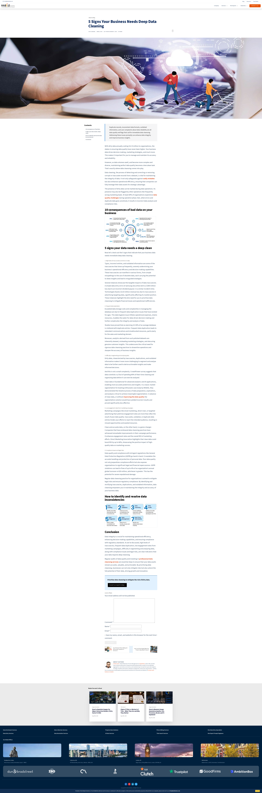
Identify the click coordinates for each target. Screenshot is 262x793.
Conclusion (88, 139)
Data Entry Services (8, 733)
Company (216, 6)
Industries (243, 6)
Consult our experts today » (117, 585)
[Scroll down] (173, 30)
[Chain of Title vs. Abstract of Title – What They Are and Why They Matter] (131, 697)
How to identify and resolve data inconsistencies (94, 136)
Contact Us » (255, 6)
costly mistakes (149, 178)
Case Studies (255, 1)
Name (107, 626)
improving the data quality (133, 397)
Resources (249, 1)
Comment (109, 622)
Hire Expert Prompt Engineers (215, 733)
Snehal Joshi (99, 31)
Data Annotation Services (61, 733)
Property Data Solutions (111, 730)
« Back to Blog (91, 17)
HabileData (142, 663)
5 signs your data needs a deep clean (93, 132)
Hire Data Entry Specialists (215, 730)
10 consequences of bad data (93, 129)
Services (224, 6)
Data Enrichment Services (10, 730)
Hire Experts (233, 6)
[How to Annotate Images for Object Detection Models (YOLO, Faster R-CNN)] (102, 697)
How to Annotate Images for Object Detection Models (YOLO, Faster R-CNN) (102, 711)
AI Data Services (109, 733)
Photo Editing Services (163, 730)
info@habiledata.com (175, 791)
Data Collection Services (60, 730)
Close (257, 791)
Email (107, 631)
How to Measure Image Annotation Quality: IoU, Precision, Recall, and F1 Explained (156, 712)
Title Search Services (162, 733)
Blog (243, 1)
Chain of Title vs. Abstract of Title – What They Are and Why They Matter (130, 711)
